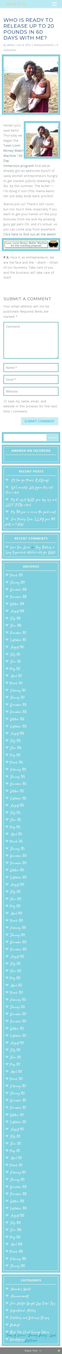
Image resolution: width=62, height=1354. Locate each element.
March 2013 (16, 993)
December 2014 (18, 856)
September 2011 (18, 1122)
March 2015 (16, 842)
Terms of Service (15, 1335)
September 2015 (18, 799)
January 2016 (17, 777)
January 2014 (17, 935)
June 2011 (15, 1144)
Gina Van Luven (20, 547)
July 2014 (15, 892)
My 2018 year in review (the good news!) (33, 512)
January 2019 (17, 583)
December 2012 (18, 1014)
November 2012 (18, 1022)
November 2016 (18, 712)
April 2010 (16, 1245)
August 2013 (17, 957)
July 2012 (15, 1050)
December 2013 (18, 942)
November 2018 (18, 597)
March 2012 (16, 1079)
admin (11, 45)
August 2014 (17, 885)
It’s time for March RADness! (30, 480)
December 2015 (18, 784)
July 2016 (15, 741)
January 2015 (17, 849)
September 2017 (18, 640)
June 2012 (15, 1058)
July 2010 (15, 1223)
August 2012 (17, 1043)
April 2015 (16, 834)
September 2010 (18, 1209)
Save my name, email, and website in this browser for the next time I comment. (30, 406)
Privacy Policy (37, 1335)
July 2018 (15, 619)
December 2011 (18, 1101)
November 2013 (18, 950)
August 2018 (17, 611)
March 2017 (16, 683)
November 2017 (18, 633)
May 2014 (15, 906)
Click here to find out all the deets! (29, 234)
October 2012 (17, 1029)
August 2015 (17, 806)
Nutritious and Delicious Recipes (29, 1318)
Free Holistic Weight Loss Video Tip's (32, 1304)
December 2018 (18, 590)
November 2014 (18, 863)
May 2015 (15, 827)
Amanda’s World (20, 1289)
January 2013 (17, 1007)
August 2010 (17, 1216)
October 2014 (17, 870)
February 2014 (18, 928)
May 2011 (15, 1151)
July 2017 (15, 655)
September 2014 (18, 878)
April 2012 (16, 1072)
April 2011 (16, 1158)
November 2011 (18, 1108)
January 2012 (17, 1094)
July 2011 (15, 1137)
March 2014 (16, 921)
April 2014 (16, 914)
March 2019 (16, 575)
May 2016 (15, 755)
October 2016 (17, 719)
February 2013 (18, 1000)
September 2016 (18, 727)
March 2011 (16, 1166)
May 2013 (15, 978)
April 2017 (16, 676)
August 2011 (17, 1130)
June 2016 (15, 748)
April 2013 (16, 986)
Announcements (44, 45)
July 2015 (15, 813)
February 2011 (18, 1173)
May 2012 (15, 1065)
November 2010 (18, 1194)
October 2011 (17, 1115)
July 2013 (15, 964)
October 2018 (17, 604)
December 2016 (18, 705)
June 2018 (15, 626)
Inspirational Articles (23, 1311)
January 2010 (17, 1266)
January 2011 (17, 1180)
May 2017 (15, 669)
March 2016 (16, 763)
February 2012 (18, 1086)
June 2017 (15, 662)
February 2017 (18, 691)
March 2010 (16, 1252)
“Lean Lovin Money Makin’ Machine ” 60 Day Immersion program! (18, 155)
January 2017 (17, 698)
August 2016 (17, 734)
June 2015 (15, 820)
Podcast (14, 1325)
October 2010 (17, 1201)
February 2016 (18, 770)
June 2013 (15, 971)
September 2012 (18, 1036)
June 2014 (15, 899)
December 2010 (18, 1187)
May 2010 (15, 1237)
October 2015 (17, 791)
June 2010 (15, 1230)
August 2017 (17, 647)
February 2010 (18, 1259)
